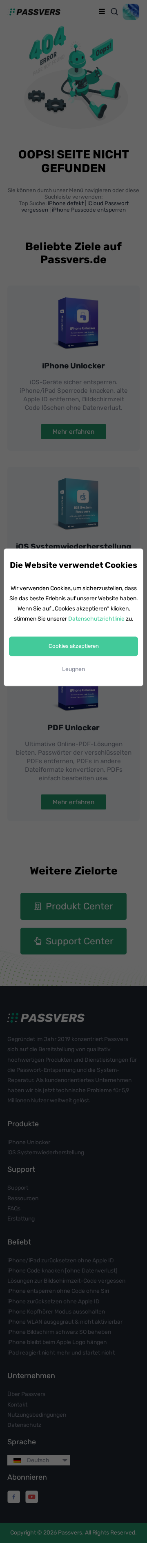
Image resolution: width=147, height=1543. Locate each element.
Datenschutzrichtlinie (96, 619)
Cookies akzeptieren (74, 646)
